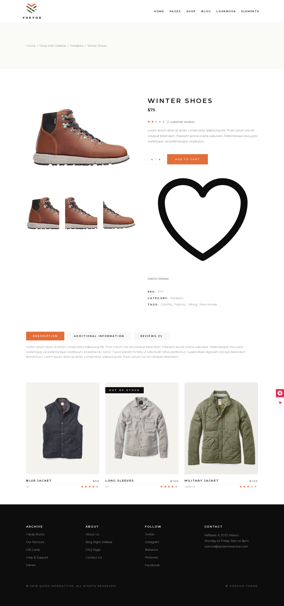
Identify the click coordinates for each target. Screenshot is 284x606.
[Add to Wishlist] (62, 463)
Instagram (152, 542)
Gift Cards (33, 550)
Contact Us (94, 557)
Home (30, 46)
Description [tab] (45, 335)
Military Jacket (202, 480)
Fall (27, 486)
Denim (31, 565)
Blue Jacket (39, 480)
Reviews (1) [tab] (151, 335)
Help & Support (37, 557)
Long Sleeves (119, 480)
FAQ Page (93, 550)
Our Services (35, 542)
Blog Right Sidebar (99, 542)
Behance (151, 550)
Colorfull (166, 304)
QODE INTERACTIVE (56, 585)
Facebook (152, 565)
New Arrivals (208, 304)
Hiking (192, 304)
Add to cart (187, 159)
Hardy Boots (35, 534)
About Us (92, 534)
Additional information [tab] (99, 335)
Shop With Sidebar (52, 46)
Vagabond (190, 486)
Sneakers (76, 46)
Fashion (179, 304)
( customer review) (181, 122)
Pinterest (151, 557)
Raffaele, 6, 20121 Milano (221, 535)
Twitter (150, 534)
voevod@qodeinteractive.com (226, 546)
